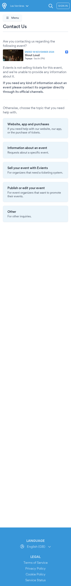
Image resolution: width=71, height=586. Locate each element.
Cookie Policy (36, 574)
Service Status (35, 580)
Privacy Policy (35, 568)
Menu (15, 18)
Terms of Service (35, 562)
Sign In (63, 5)
